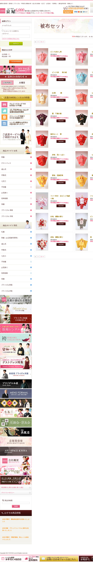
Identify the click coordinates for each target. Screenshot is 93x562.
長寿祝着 (4, 198)
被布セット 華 (56, 134)
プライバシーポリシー (7, 492)
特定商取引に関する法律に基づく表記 (12, 487)
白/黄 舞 (56, 93)
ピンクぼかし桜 (56, 52)
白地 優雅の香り (56, 216)
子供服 (3, 187)
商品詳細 (61, 59)
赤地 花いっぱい (58, 155)
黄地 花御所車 (56, 175)
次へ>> (42, 41)
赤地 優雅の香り (56, 237)
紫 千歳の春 (56, 113)
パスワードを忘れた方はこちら (10, 38)
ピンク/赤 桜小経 (58, 72)
